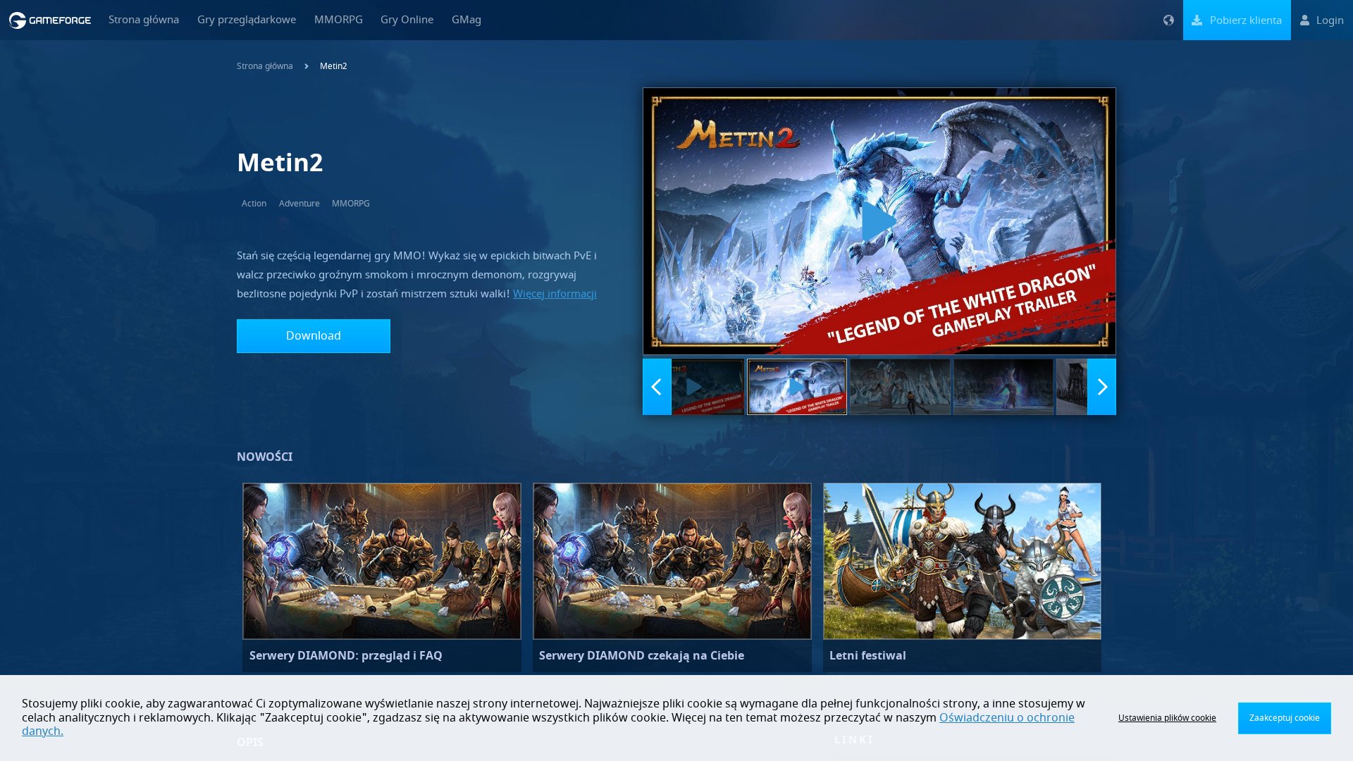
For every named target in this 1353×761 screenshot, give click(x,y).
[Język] (1168, 20)
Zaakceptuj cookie (1284, 718)
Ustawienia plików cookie (1167, 718)
